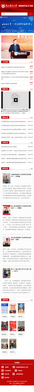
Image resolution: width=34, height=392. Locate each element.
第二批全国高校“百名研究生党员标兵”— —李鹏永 (21, 207)
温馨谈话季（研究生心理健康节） (21, 335)
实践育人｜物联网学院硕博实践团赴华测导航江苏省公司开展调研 (14, 158)
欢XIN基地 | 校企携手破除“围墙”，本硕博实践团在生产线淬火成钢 (14, 154)
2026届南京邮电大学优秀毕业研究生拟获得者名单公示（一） (14, 125)
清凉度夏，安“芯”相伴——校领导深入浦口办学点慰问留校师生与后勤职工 (14, 150)
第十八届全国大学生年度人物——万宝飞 (21, 270)
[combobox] (14, 14)
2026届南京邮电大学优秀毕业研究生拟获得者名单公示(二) (14, 121)
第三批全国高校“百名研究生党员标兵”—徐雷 (21, 238)
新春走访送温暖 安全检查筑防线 (9, 83)
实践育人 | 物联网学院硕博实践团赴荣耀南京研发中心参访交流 (14, 162)
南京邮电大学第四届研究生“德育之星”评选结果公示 (13, 133)
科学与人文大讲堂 (13, 352)
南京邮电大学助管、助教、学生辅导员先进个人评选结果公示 (14, 137)
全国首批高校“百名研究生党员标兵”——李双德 (21, 175)
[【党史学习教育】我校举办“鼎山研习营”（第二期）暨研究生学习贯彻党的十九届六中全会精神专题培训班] (17, 47)
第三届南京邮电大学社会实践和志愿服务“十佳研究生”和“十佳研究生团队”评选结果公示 (14, 129)
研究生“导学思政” (4, 352)
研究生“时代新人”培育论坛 (13, 317)
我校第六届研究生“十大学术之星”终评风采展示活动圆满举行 (15, 78)
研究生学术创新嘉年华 (21, 317)
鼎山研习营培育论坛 (4, 335)
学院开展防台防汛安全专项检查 (9, 146)
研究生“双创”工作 (4, 317)
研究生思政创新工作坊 (13, 335)
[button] (2, 24)
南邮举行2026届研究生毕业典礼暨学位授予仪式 (13, 67)
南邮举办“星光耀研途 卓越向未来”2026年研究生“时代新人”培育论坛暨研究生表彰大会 (14, 72)
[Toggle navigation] (30, 14)
